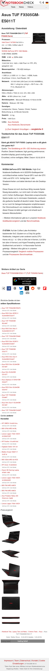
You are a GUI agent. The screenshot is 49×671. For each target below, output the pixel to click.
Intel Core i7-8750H (9, 42)
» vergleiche (36, 129)
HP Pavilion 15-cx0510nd (10, 441)
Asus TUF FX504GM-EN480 (11, 336)
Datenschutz (25, 660)
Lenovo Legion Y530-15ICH (11, 503)
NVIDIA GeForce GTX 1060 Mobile (14, 51)
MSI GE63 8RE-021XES (10, 459)
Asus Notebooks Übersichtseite (19, 124)
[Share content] (3, 288)
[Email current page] (27, 293)
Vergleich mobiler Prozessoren (31, 251)
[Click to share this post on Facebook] (9, 288)
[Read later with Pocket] (39, 288)
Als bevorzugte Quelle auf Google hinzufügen (27, 281)
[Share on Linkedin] (21, 293)
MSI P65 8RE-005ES (9, 485)
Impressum (8, 660)
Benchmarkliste (33, 221)
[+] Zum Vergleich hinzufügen (17, 129)
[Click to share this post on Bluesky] (21, 288)
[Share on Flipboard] (45, 288)
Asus (40, 631)
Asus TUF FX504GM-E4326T (11, 410)
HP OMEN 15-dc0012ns (9, 423)
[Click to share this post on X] (27, 288)
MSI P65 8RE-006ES (9, 490)
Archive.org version (38, 148)
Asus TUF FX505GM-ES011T (13, 273)
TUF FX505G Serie (35, 273)
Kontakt (35, 660)
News (21, 7)
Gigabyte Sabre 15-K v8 (9, 447)
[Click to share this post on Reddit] (33, 288)
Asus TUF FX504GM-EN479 (11, 308)
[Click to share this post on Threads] (15, 288)
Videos (30, 7)
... (46, 7)
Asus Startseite (13, 122)
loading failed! (5, 641)
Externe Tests (32, 631)
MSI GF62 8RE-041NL (9, 428)
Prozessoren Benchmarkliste (21, 254)
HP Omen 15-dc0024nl (9, 465)
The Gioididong (14, 148)
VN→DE (26, 148)
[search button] (41, 2)
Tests (13, 7)
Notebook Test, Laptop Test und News (14, 631)
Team (16, 660)
